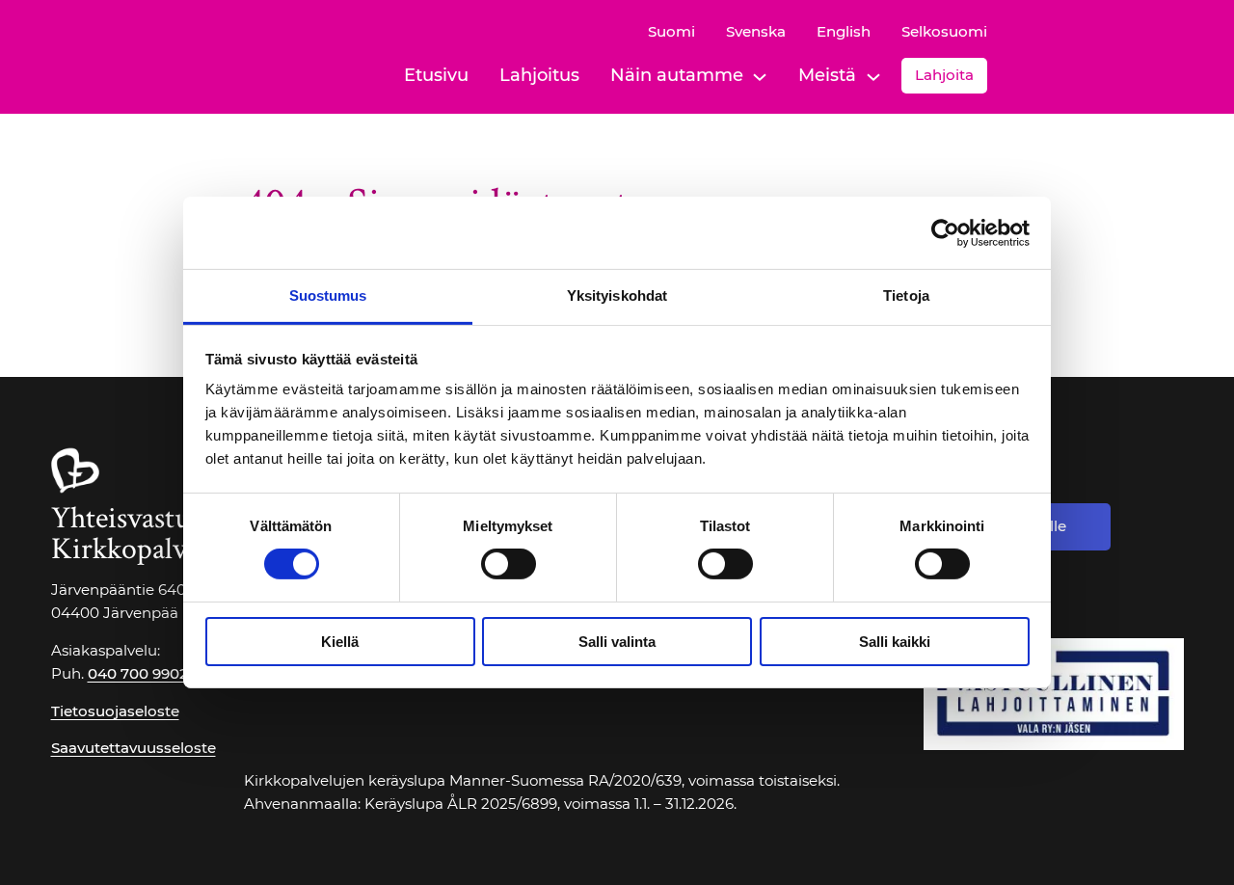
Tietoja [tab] (906, 295)
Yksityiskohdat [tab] (617, 295)
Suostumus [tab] (328, 295)
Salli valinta (617, 641)
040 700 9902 (138, 673)
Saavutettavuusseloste (133, 747)
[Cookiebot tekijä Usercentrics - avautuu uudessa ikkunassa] (945, 232)
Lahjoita (944, 75)
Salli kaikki (894, 641)
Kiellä (340, 641)
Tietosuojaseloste (115, 711)
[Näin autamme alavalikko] (759, 75)
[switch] (508, 564)
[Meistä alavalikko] (873, 75)
